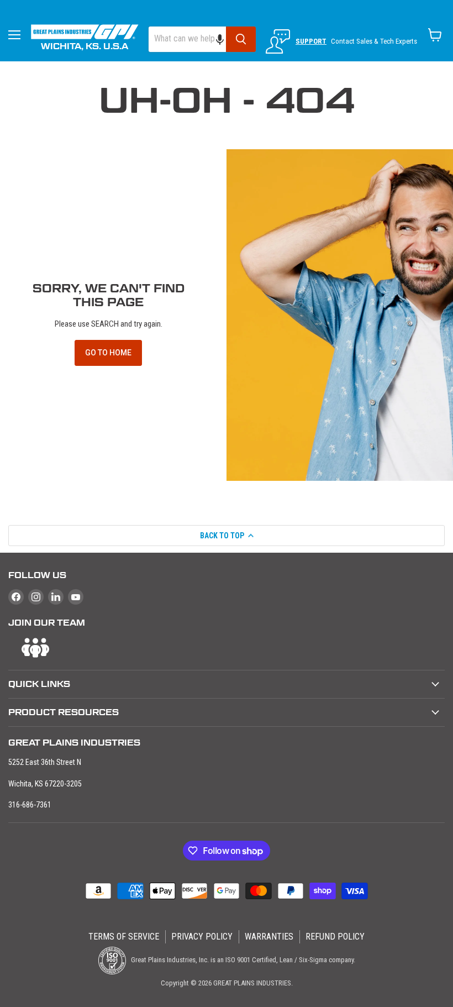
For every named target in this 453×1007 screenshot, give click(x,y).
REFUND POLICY (335, 936)
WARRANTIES (269, 936)
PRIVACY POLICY (202, 936)
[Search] (241, 39)
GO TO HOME (108, 352)
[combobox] (187, 39)
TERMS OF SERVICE (123, 936)
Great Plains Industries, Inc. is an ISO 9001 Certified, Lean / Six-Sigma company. (242, 960)
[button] (225, 39)
